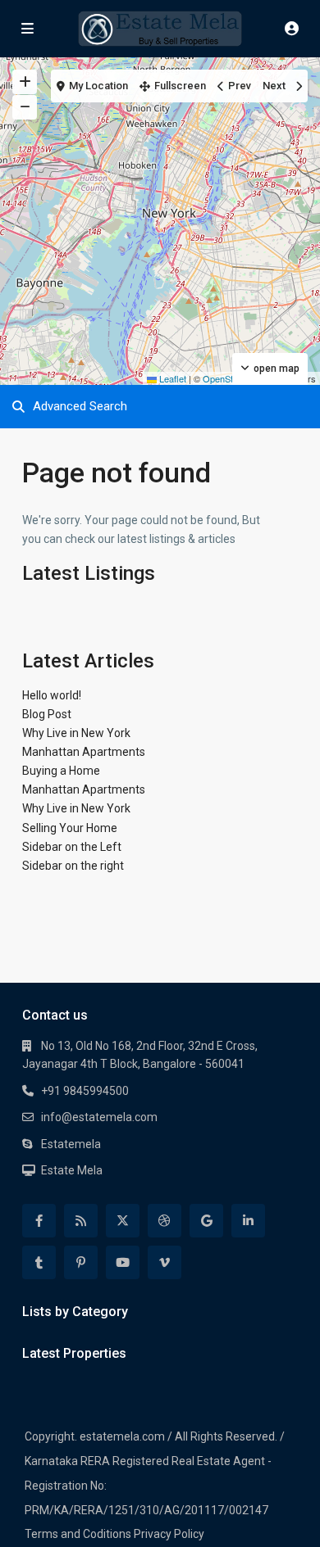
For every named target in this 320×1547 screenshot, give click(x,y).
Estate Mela (72, 1170)
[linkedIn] (248, 1220)
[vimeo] (164, 1262)
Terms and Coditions (78, 1533)
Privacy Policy (169, 1533)
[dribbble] (164, 1220)
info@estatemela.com (99, 1117)
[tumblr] (39, 1262)
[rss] (81, 1220)
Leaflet (171, 378)
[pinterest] (81, 1262)
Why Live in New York (76, 733)
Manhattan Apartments (83, 751)
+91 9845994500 (85, 1090)
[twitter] (122, 1220)
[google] (206, 1220)
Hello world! (51, 695)
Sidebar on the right (73, 865)
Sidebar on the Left (71, 846)
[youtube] (122, 1262)
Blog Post (46, 714)
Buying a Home (61, 770)
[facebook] (39, 1220)
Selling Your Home (69, 828)
